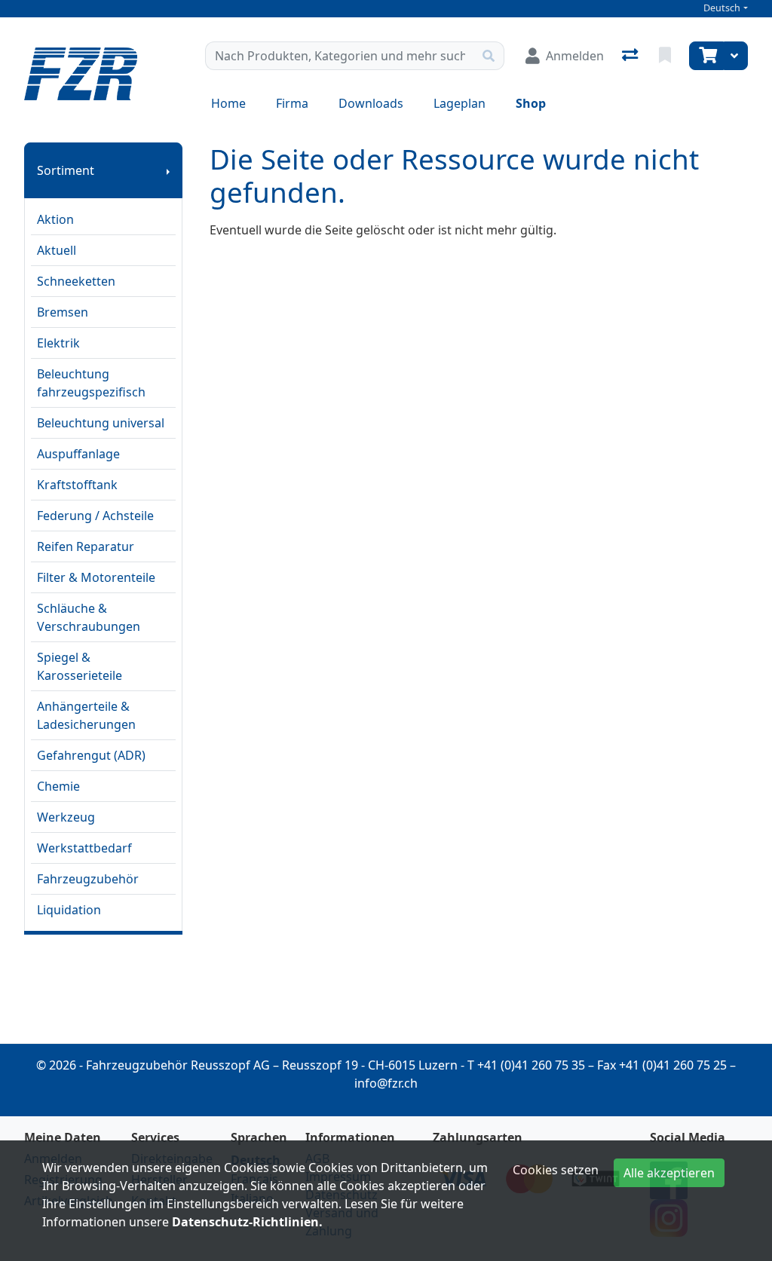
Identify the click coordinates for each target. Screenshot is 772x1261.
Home (228, 103)
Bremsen (62, 312)
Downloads (371, 103)
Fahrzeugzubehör (88, 879)
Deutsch (721, 8)
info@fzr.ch (386, 1083)
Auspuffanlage (78, 453)
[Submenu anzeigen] (168, 170)
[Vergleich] (631, 56)
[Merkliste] (666, 56)
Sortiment (65, 170)
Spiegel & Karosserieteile (79, 666)
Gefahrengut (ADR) (91, 755)
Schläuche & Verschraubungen (88, 617)
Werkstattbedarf (84, 848)
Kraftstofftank (77, 484)
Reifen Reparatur (85, 546)
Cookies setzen (556, 1170)
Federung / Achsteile (95, 515)
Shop (531, 103)
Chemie (58, 786)
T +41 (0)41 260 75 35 (526, 1065)
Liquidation (69, 909)
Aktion (55, 219)
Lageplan (459, 103)
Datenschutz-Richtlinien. (247, 1222)
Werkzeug (66, 817)
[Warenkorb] (706, 55)
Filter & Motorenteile (96, 577)
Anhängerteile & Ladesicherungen (86, 715)
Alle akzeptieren (669, 1173)
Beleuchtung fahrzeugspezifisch (91, 383)
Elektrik (58, 343)
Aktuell (56, 250)
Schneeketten (76, 281)
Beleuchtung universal (100, 423)
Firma (292, 103)
